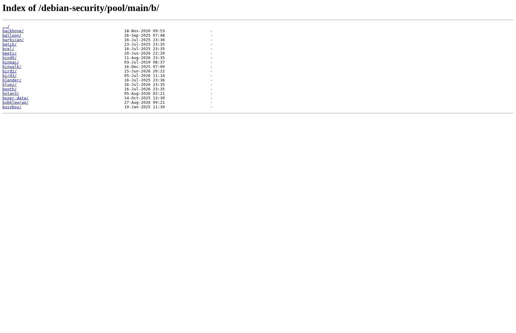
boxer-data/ (15, 98)
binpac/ (10, 62)
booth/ (9, 89)
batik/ (9, 44)
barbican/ (13, 40)
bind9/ (9, 57)
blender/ (12, 80)
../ (6, 26)
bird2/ (9, 71)
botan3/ (10, 93)
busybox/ (12, 107)
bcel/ (8, 49)
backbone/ (13, 31)
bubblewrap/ (15, 102)
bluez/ (9, 84)
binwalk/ (12, 66)
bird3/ (9, 75)
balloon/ (12, 35)
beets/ (9, 53)
